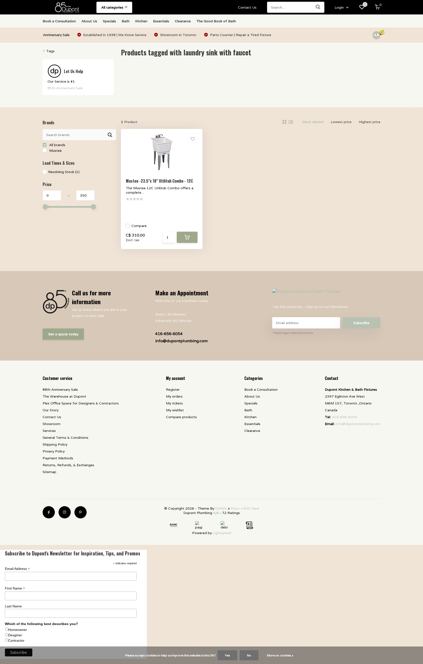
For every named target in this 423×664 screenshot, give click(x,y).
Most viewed (312, 122)
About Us (89, 21)
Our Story (51, 410)
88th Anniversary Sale (60, 389)
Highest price (369, 122)
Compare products (181, 417)
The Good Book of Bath (216, 21)
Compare (139, 226)
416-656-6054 (169, 333)
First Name (15, 588)
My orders (174, 396)
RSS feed (251, 508)
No (249, 655)
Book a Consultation (59, 21)
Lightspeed (222, 533)
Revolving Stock (64, 172)
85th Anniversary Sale (65, 88)
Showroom (51, 424)
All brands (56, 145)
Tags (50, 51)
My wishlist (175, 410)
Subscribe (361, 323)
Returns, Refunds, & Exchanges (68, 465)
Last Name (13, 606)
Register (173, 389)
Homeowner (17, 630)
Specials (109, 21)
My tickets (174, 403)
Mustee (55, 150)
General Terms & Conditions (65, 437)
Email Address (17, 568)
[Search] (318, 7)
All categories (112, 7)
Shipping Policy (55, 444)
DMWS (221, 508)
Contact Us (247, 7)
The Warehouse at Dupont (64, 396)
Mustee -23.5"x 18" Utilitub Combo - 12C (159, 181)
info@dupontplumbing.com (181, 340)
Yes (227, 655)
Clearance (183, 21)
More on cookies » (280, 655)
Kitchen (141, 21)
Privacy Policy (54, 451)
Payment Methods (58, 458)
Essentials (161, 21)
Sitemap (49, 472)
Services (49, 430)
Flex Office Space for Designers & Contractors (81, 403)
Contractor (16, 640)
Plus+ (235, 508)
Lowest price (341, 122)
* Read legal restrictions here (292, 333)
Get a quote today (63, 334)
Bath (125, 21)
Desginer (15, 635)
